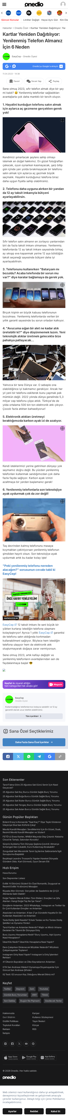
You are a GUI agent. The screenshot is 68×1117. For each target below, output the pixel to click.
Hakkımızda (8, 1013)
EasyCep (24, 56)
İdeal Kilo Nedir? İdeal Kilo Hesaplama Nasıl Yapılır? (28, 942)
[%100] (39, 13)
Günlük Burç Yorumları (15, 994)
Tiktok (45, 994)
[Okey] (29, 13)
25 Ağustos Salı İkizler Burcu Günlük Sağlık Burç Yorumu (31, 800)
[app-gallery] (48, 1058)
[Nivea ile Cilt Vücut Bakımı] (8, 13)
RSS (34, 1029)
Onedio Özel (21, 28)
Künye (35, 1025)
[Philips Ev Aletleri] (19, 13)
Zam (32, 988)
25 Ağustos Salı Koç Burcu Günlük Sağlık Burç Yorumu (30, 792)
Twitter (7, 988)
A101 (34, 994)
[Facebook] (12, 1044)
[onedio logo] (32, 1077)
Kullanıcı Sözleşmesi (42, 1017)
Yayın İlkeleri (38, 1021)
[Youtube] (26, 1044)
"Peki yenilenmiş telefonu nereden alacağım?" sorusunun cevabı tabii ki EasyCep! (29, 569)
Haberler (7, 28)
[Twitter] (19, 1044)
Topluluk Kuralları (11, 1025)
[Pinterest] (33, 1044)
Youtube (43, 988)
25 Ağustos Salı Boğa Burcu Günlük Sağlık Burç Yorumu (31, 796)
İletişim (6, 1033)
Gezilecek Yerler (53, 1000)
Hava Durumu (10, 873)
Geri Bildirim (9, 1017)
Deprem (20, 988)
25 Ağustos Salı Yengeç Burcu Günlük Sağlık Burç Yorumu (32, 805)
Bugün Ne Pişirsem (30, 1000)
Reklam (6, 1029)
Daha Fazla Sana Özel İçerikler (32, 742)
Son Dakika (9, 1000)
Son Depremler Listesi (14, 878)
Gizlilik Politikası (10, 1021)
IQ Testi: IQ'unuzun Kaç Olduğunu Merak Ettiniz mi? (29, 974)
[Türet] (59, 13)
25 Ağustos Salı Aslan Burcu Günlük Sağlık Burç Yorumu (31, 809)
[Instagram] (5, 1044)
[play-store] (30, 1058)
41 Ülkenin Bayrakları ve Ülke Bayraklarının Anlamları (29, 961)
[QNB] (49, 13)
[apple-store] (12, 1058)
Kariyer (36, 1013)
